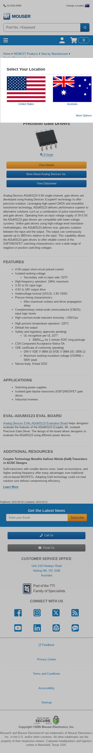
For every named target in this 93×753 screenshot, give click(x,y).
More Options (84, 115)
